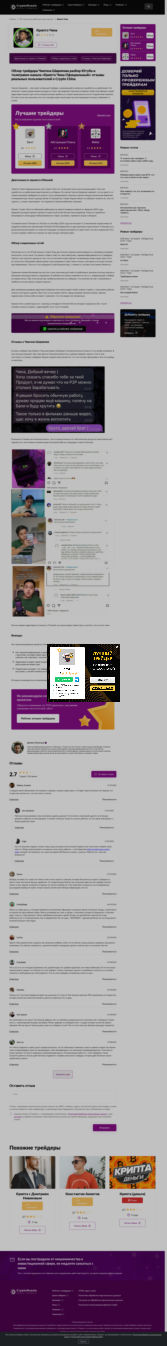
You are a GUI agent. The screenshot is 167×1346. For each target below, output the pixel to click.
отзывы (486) (102, 688)
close (116, 647)
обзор (103, 680)
